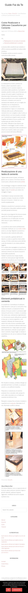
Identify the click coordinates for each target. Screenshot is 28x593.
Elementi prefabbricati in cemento (13, 43)
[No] (26, 587)
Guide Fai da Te (14, 4)
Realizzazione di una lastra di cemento (14, 41)
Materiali (3, 526)
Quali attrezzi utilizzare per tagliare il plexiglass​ (13, 544)
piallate (23, 181)
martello (13, 190)
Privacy (3, 566)
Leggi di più (16, 589)
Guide (2, 524)
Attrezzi (3, 520)
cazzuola (13, 403)
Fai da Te (10, 479)
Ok (8, 589)
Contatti (3, 561)
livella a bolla (21, 228)
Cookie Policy (4, 563)
